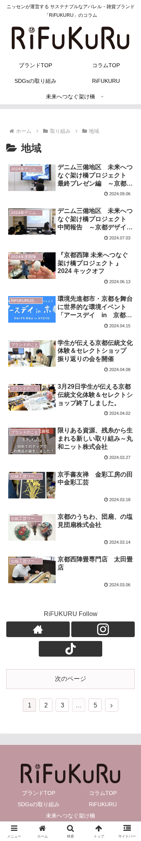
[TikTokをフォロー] (70, 649)
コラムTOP (103, 793)
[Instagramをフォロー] (103, 629)
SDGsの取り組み (39, 804)
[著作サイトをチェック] (38, 629)
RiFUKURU (103, 804)
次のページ (70, 678)
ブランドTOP (38, 793)
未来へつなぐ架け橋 (70, 815)
